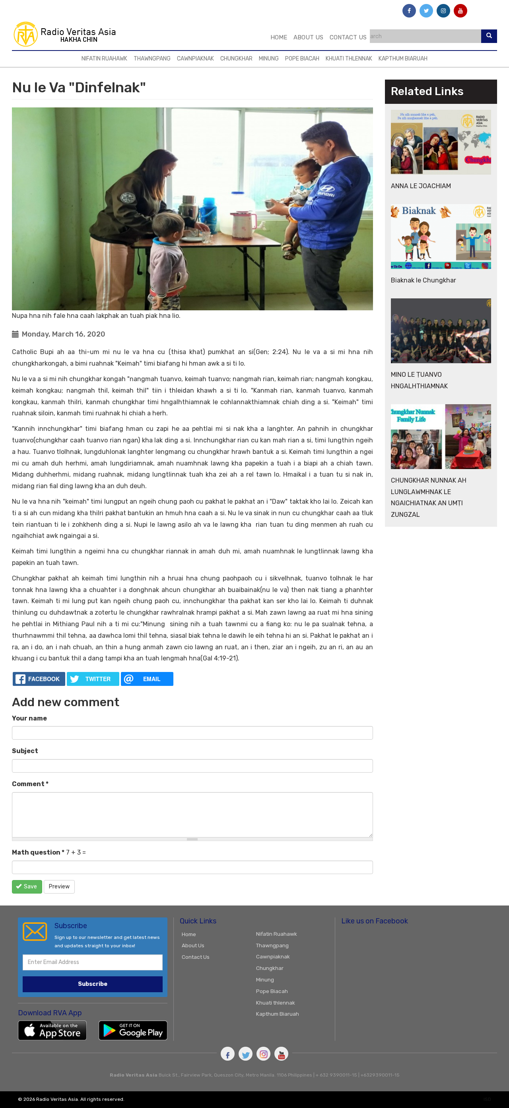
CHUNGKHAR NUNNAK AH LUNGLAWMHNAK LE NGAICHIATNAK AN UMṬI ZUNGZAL (428, 497)
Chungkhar (236, 58)
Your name (29, 718)
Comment (30, 784)
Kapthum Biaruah (403, 58)
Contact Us (348, 37)
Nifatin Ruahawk (104, 58)
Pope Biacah (302, 58)
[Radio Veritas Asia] (68, 34)
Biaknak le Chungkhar (423, 280)
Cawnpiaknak (195, 58)
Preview (59, 886)
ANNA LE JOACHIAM (421, 186)
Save (30, 886)
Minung (269, 58)
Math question (38, 852)
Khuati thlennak (349, 58)
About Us (308, 37)
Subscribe (92, 984)
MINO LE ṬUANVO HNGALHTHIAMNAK (419, 380)
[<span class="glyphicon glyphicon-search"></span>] (489, 36)
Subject (25, 751)
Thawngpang (152, 58)
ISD (487, 1099)
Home (278, 37)
